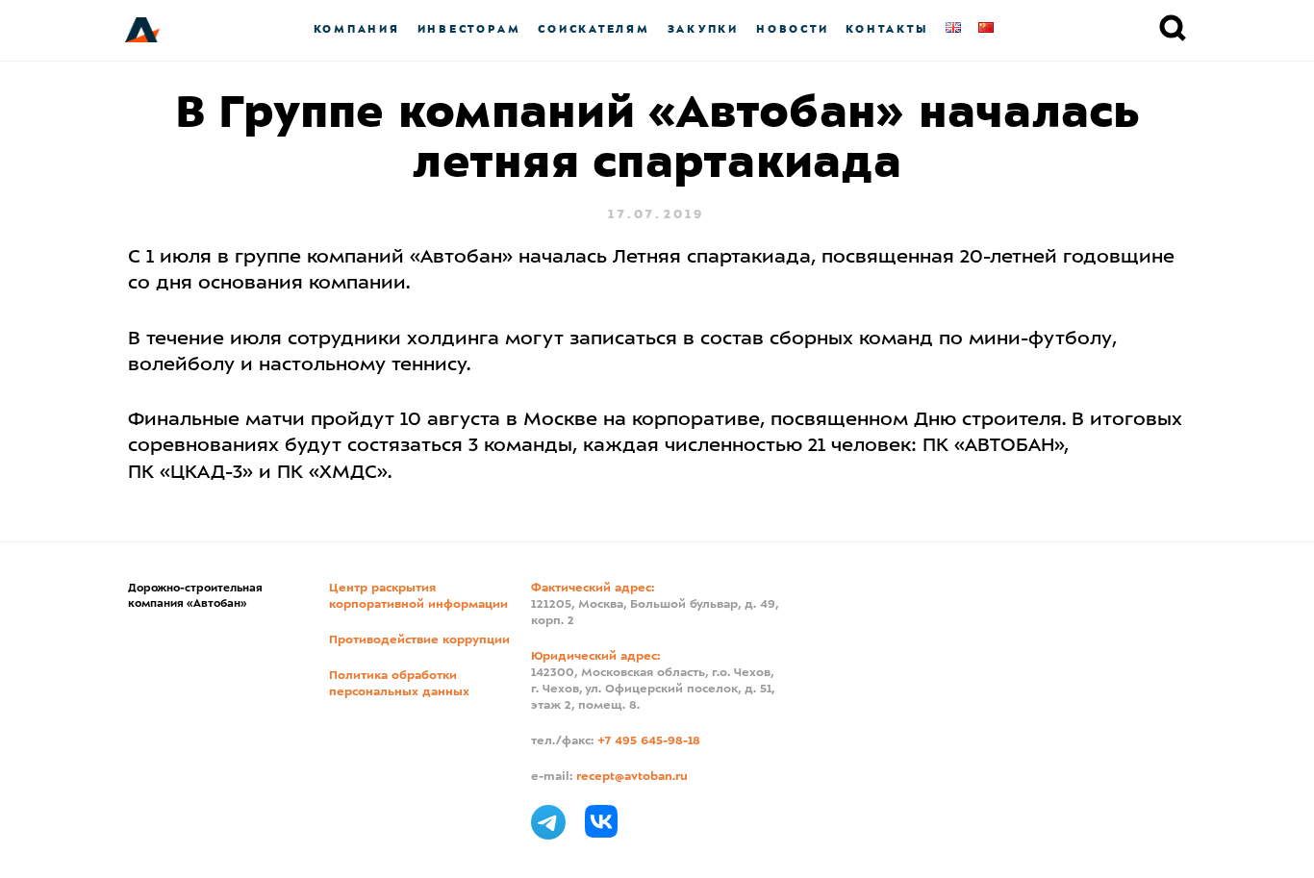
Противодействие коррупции (419, 640)
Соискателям (593, 29)
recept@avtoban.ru (632, 777)
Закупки (703, 29)
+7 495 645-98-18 (648, 741)
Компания (357, 29)
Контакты (887, 29)
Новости (792, 29)
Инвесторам (469, 29)
